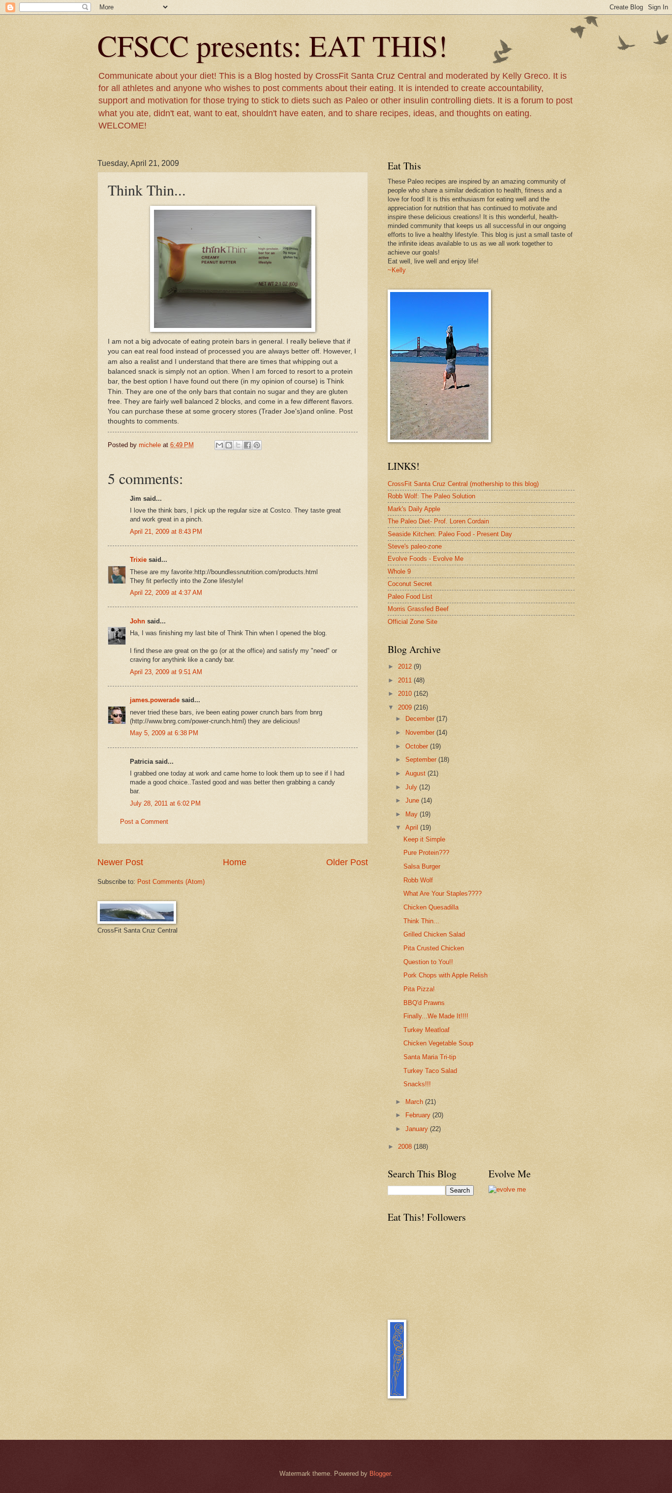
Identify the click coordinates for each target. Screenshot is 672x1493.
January (417, 1129)
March (415, 1101)
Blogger (380, 1473)
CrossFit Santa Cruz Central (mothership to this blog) (463, 483)
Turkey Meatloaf (426, 1030)
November (420, 732)
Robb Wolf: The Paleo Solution (431, 496)
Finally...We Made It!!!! (435, 1016)
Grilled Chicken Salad (434, 934)
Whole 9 (399, 571)
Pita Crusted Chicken (433, 948)
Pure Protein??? (426, 852)
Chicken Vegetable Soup (438, 1043)
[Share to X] (238, 445)
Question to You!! (428, 962)
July (412, 787)
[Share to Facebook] (247, 445)
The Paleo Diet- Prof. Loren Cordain (438, 521)
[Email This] (219, 445)
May (412, 814)
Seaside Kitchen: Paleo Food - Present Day (450, 534)
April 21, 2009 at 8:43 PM (166, 531)
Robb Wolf (418, 880)
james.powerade (155, 700)
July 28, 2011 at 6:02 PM (165, 803)
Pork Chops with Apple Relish (445, 975)
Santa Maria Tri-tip (429, 1057)
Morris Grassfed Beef (418, 609)
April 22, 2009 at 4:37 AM (166, 592)
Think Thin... (421, 921)
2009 (406, 707)
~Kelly (397, 270)
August (416, 773)
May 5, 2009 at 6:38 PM (164, 733)
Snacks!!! (417, 1084)
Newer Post (120, 862)
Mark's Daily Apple (414, 509)
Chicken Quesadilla (430, 907)
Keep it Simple (424, 839)
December (420, 718)
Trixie (138, 559)
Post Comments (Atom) (171, 881)
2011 (406, 680)
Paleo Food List (410, 596)
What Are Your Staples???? (442, 893)
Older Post (347, 862)
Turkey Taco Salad (430, 1070)
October (417, 746)
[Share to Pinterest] (257, 445)
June (413, 800)
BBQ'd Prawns (424, 1002)
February (418, 1115)
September (421, 759)
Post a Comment (144, 821)
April (412, 827)
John (137, 621)
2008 (406, 1146)
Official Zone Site (412, 621)
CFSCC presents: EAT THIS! (272, 45)
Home (234, 862)
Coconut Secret (410, 583)
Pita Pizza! (419, 989)
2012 (406, 666)
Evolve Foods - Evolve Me (425, 558)
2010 (406, 693)
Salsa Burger (421, 866)
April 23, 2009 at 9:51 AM (166, 672)
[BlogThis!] (229, 445)
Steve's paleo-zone (415, 546)
